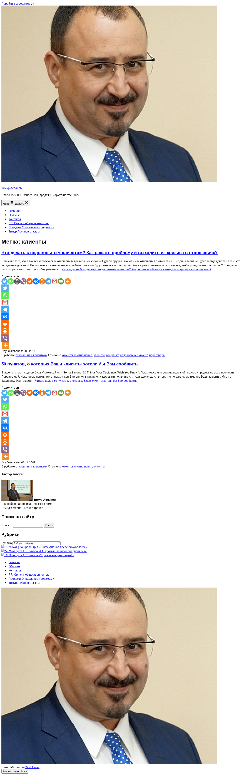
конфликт (112, 355)
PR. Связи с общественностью (29, 223)
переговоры (157, 355)
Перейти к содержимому (17, 3)
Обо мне (14, 215)
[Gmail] (54, 281)
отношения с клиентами (31, 355)
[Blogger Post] (17, 281)
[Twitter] (4, 281)
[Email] (61, 281)
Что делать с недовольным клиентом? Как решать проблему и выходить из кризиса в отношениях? (109, 252)
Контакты (15, 219)
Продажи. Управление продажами (31, 227)
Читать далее (136, 269)
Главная (14, 211)
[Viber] (23, 281)
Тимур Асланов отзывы (24, 231)
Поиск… (6, 525)
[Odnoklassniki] (42, 281)
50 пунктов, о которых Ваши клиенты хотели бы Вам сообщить (69, 364)
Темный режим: (11, 771)
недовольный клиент (134, 355)
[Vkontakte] (36, 281)
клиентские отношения (77, 355)
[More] (68, 281)
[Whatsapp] (11, 281)
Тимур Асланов (11, 188)
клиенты (99, 355)
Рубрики (7, 543)
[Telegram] (48, 281)
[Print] (29, 281)
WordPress (32, 767)
